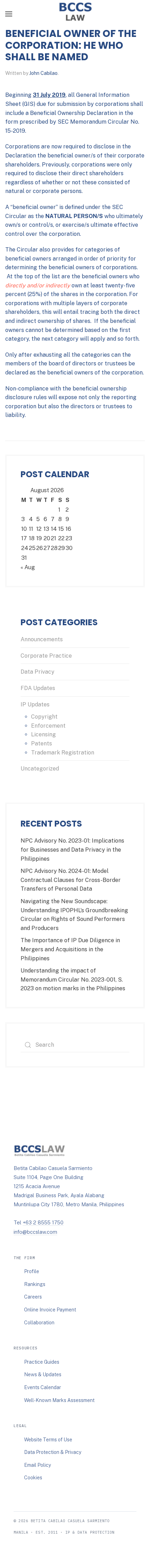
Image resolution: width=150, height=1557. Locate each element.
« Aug (28, 567)
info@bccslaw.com (35, 1232)
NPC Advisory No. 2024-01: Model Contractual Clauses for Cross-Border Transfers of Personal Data (71, 880)
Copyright (44, 716)
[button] (8, 14)
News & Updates (42, 1374)
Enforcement (48, 725)
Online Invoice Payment (50, 1309)
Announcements (42, 639)
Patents (41, 743)
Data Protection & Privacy (52, 1452)
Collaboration (39, 1322)
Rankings (34, 1284)
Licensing (43, 734)
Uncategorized (40, 768)
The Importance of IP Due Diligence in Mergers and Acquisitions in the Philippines (70, 949)
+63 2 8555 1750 (43, 1222)
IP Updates (35, 704)
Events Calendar (42, 1387)
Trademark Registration (62, 752)
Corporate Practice (46, 655)
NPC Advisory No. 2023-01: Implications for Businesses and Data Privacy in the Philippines (72, 849)
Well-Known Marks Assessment (59, 1400)
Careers (33, 1297)
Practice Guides (41, 1362)
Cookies (33, 1477)
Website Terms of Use (48, 1439)
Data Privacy (37, 671)
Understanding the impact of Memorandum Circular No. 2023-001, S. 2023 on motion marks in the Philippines (73, 979)
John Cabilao (43, 73)
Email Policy (37, 1465)
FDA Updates (38, 688)
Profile (31, 1271)
